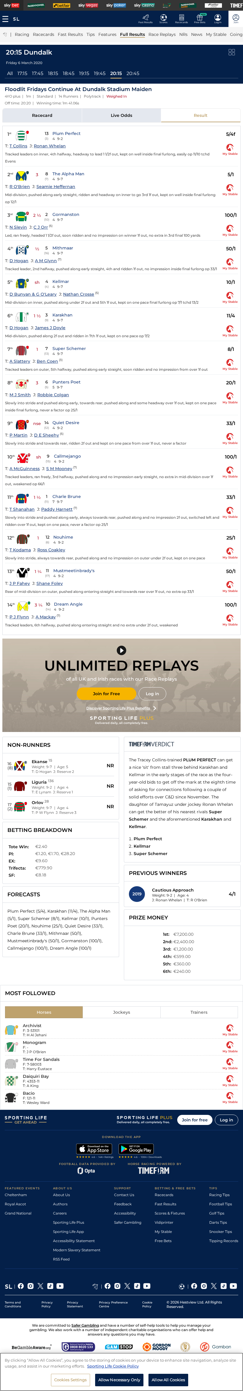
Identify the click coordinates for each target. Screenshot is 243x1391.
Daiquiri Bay (36, 1076)
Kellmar (60, 281)
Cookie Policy (147, 1304)
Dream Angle (68, 604)
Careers (60, 1213)
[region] (121, 1372)
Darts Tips (218, 1222)
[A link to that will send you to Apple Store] (95, 1152)
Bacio (29, 1093)
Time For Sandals (41, 1059)
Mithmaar (62, 248)
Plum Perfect (66, 133)
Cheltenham (16, 1195)
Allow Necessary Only (119, 1379)
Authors (60, 1204)
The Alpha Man (68, 173)
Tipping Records (223, 1241)
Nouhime (63, 537)
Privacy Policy (47, 1304)
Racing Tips (219, 1195)
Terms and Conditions (13, 1304)
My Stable (163, 1231)
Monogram (34, 1042)
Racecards (164, 1195)
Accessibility (125, 1213)
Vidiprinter (164, 1222)
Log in (152, 693)
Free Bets (163, 1241)
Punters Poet (66, 382)
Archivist (32, 1025)
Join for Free (106, 693)
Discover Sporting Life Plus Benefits (118, 708)
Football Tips (220, 1204)
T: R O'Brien (197, 900)
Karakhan (62, 315)
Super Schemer (69, 348)
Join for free (195, 1120)
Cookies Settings (70, 1379)
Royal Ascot (15, 1204)
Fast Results (165, 1204)
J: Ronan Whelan (167, 900)
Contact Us (124, 1195)
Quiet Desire (65, 422)
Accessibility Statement (74, 1241)
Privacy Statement (75, 1304)
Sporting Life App (68, 1231)
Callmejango (67, 456)
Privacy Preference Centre (113, 1304)
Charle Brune (66, 496)
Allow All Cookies (168, 1379)
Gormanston (65, 214)
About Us (61, 1195)
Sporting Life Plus (68, 1222)
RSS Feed (61, 1259)
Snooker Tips (220, 1231)
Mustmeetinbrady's (74, 570)
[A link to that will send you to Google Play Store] (140, 1152)
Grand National (18, 1213)
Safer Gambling (127, 1222)
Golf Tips (216, 1213)
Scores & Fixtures (170, 1213)
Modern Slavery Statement (76, 1250)
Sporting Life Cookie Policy (113, 1366)
